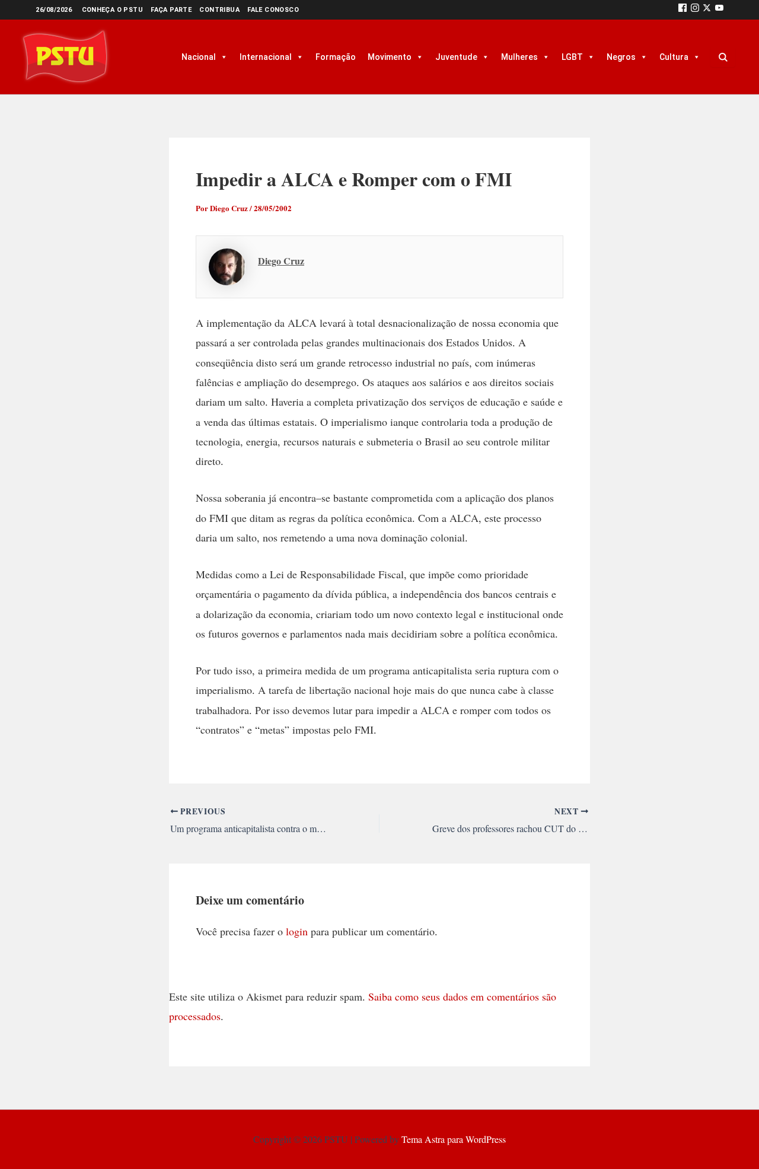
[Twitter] (707, 10)
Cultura (673, 57)
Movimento (390, 57)
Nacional (198, 57)
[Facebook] (682, 10)
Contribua (219, 10)
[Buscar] (722, 57)
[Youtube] (719, 10)
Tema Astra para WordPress (453, 1139)
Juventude (456, 57)
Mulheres (519, 57)
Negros (621, 57)
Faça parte (171, 10)
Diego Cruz (281, 260)
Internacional (266, 57)
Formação (335, 57)
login (297, 931)
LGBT (572, 57)
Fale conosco (273, 10)
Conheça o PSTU (112, 10)
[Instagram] (695, 10)
